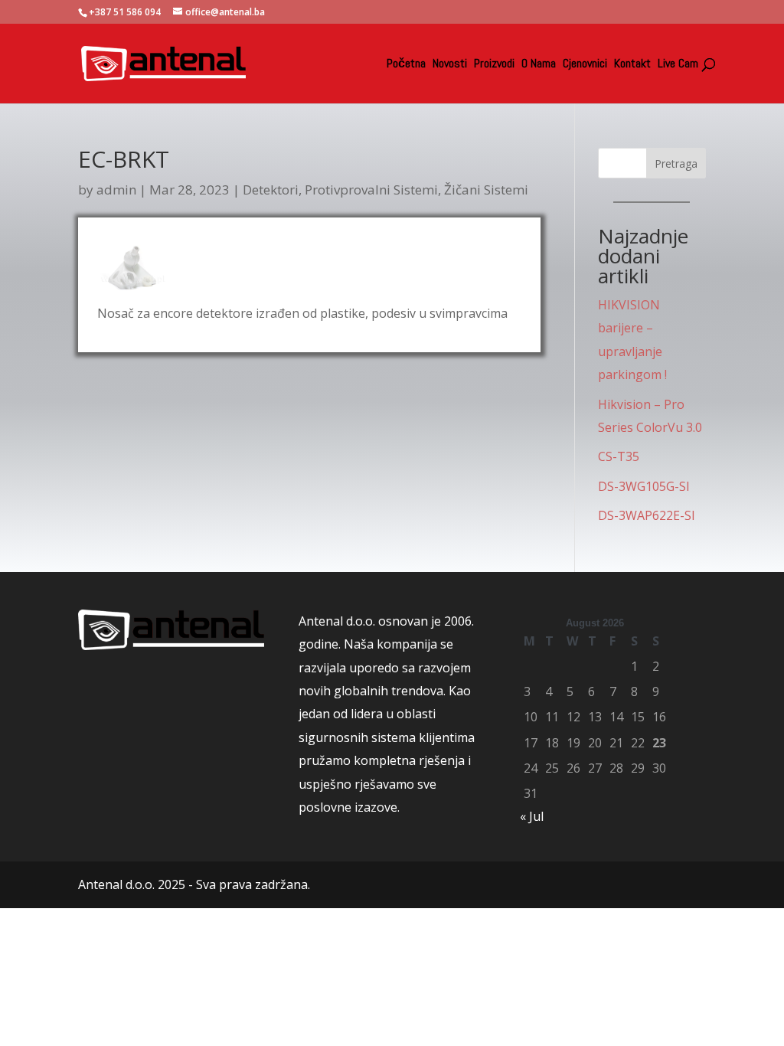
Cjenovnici (585, 64)
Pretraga (676, 163)
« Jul (532, 816)
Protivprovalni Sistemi (371, 189)
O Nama (538, 64)
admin (116, 189)
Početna (406, 64)
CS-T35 (618, 456)
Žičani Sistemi (486, 189)
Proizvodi (494, 64)
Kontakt (632, 64)
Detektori (271, 189)
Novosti (450, 64)
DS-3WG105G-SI (644, 486)
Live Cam (678, 64)
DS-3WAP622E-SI (646, 515)
